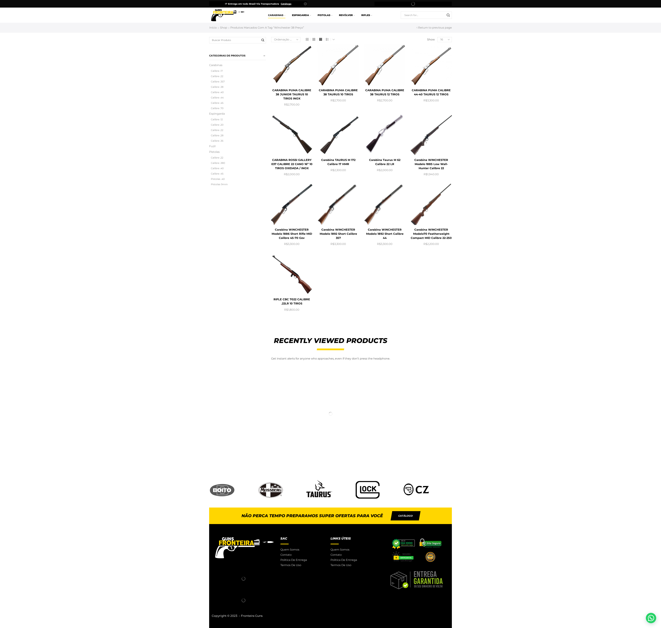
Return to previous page (435, 27)
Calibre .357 (218, 81)
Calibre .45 (217, 102)
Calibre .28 (217, 135)
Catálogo (286, 3)
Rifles (365, 15)
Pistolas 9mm (219, 184)
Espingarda (300, 15)
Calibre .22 (217, 76)
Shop (223, 27)
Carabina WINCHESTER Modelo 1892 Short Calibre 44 (384, 234)
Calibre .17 (217, 70)
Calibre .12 (217, 119)
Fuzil (212, 146)
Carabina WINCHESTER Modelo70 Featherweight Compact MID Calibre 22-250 (431, 234)
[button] (406, 515)
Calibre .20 (217, 124)
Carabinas (275, 15)
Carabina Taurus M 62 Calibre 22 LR (384, 162)
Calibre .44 (217, 97)
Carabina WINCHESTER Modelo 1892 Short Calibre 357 (338, 234)
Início (213, 27)
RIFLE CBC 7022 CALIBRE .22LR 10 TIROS (292, 301)
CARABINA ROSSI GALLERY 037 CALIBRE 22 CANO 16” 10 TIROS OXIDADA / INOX (291, 164)
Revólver (346, 15)
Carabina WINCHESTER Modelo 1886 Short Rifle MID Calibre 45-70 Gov (292, 234)
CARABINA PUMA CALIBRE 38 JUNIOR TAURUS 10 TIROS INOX (291, 94)
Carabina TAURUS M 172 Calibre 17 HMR (338, 162)
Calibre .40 (217, 92)
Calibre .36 (217, 140)
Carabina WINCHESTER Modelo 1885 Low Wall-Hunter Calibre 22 (431, 164)
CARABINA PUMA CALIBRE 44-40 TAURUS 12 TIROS (431, 92)
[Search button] (448, 15)
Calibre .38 (217, 86)
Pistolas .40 (218, 179)
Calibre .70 (217, 108)
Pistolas (324, 15)
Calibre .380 (218, 163)
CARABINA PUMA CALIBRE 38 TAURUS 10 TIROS (338, 92)
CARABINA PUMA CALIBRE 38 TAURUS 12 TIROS (384, 92)
